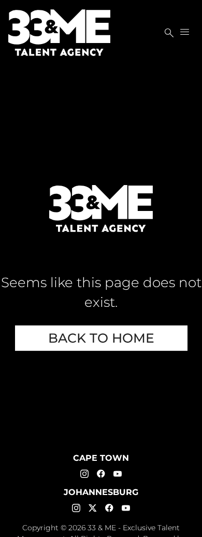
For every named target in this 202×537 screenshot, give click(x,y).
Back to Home (101, 338)
